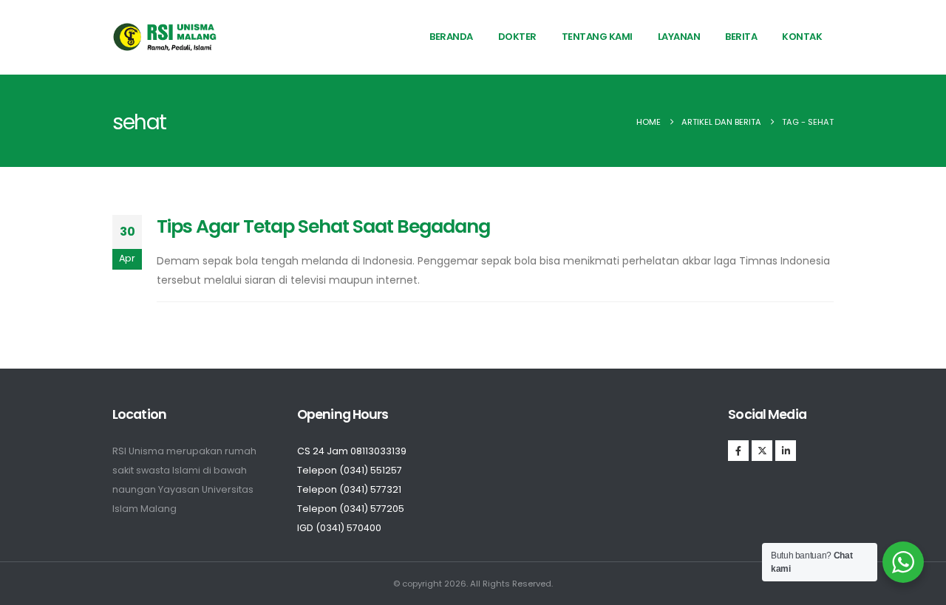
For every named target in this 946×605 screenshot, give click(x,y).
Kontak (802, 37)
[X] (762, 450)
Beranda (451, 37)
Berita (741, 37)
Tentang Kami (597, 37)
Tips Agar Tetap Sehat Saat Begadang (323, 226)
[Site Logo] (165, 37)
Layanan (679, 37)
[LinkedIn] (785, 450)
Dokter (517, 37)
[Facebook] (738, 450)
